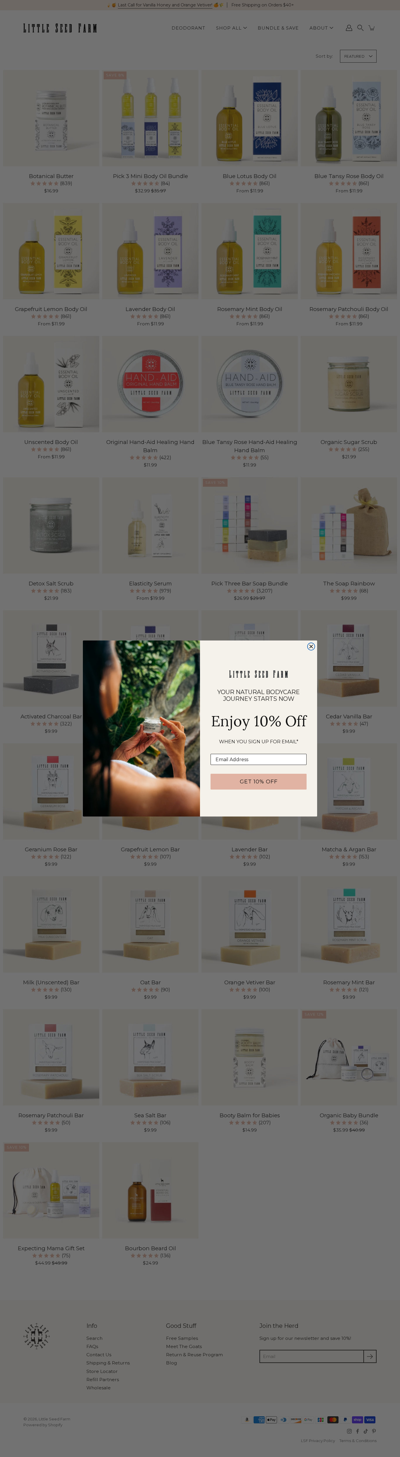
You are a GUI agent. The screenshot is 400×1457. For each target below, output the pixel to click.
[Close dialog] (311, 646)
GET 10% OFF (259, 781)
